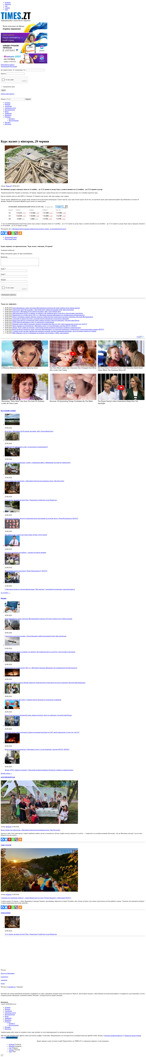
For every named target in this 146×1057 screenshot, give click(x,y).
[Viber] (16, 233)
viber (6, 9)
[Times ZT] (73, 17)
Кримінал (8, 115)
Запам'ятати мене (9, 87)
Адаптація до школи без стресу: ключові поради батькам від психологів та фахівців (40, 318)
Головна (7, 102)
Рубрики (8, 117)
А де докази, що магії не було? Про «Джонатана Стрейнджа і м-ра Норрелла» (31, 500)
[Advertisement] (73, 132)
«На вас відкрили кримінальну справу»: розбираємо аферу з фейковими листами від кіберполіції (37, 462)
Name (3, 269)
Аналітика (8, 106)
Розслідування (13, 120)
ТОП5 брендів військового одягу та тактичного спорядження (33, 322)
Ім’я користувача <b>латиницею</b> (13, 70)
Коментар (4, 257)
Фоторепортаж (10, 110)
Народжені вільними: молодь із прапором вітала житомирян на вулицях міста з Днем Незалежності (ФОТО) (41, 518)
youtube (7, 8)
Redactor (9, 826)
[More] (20, 233)
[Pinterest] (9, 233)
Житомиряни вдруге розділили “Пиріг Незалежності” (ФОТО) (26, 571)
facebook (8, 2)
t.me (6, 6)
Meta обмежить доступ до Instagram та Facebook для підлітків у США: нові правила (40, 333)
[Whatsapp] (13, 233)
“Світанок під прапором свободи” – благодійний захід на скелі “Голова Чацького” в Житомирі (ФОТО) (36, 898)
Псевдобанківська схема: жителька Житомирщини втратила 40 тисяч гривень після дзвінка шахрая (46, 308)
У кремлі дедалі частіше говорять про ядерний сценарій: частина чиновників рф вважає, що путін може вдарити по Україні (54, 331)
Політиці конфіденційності (113, 1035)
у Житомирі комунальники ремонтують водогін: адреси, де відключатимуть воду (38, 229)
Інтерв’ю (12, 119)
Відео (7, 111)
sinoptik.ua (11, 987)
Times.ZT (9, 186)
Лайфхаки (8, 113)
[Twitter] (6, 233)
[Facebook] (2, 233)
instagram (8, 4)
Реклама (7, 122)
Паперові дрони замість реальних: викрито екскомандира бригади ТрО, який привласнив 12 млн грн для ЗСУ (49, 324)
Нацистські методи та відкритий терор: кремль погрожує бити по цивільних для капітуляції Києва (45, 320)
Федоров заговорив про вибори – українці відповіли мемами (25, 552)
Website (3, 280)
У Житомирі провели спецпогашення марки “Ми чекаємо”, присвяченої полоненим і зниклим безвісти (40, 589)
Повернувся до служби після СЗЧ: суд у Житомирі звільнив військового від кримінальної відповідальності (48, 315)
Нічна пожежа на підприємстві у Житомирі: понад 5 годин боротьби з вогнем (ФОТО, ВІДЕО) (44, 326)
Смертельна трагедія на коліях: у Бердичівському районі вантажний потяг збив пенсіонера (43, 310)
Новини (7, 104)
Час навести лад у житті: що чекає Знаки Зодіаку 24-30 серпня (26, 535)
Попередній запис (11, 237)
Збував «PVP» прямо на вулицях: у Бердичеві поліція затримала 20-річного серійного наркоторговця (46, 327)
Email (3, 274)
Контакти (8, 124)
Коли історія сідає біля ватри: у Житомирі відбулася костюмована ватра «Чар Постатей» (34, 481)
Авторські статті (10, 108)
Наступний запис (11, 239)
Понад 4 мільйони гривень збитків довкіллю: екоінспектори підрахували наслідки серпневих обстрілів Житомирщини (52, 317)
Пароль (3, 73)
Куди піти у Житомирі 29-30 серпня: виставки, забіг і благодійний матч (36, 311)
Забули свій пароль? (7, 94)
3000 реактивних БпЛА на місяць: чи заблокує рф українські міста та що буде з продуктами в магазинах (47, 313)
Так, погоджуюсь (12, 1037)
